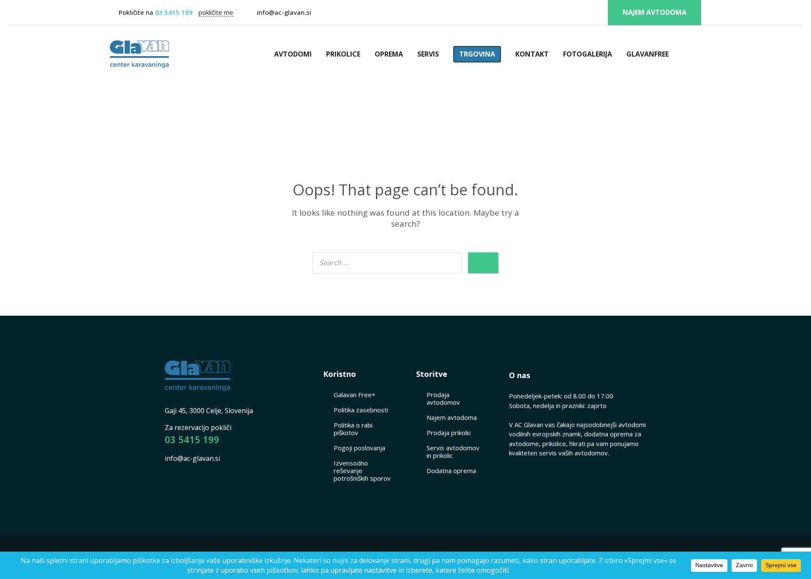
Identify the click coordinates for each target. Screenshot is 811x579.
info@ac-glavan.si (284, 12)
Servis (428, 54)
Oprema (389, 54)
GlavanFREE (647, 54)
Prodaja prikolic (449, 432)
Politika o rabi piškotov (353, 429)
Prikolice (343, 54)
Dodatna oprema (451, 470)
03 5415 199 (173, 12)
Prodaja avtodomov (443, 398)
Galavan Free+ (355, 394)
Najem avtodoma (654, 12)
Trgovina (477, 54)
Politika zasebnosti (361, 410)
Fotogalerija (587, 54)
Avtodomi (293, 54)
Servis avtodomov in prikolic (453, 452)
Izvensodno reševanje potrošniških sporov (362, 470)
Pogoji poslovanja (359, 448)
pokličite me (216, 12)
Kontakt (532, 54)
